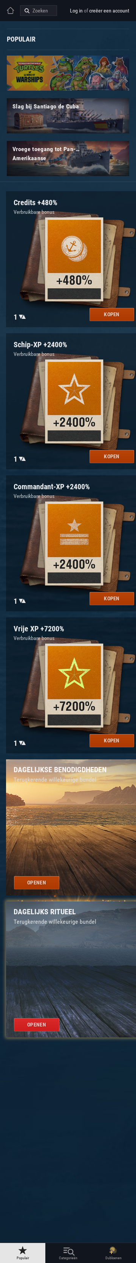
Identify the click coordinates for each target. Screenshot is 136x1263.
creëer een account (109, 11)
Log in (76, 11)
